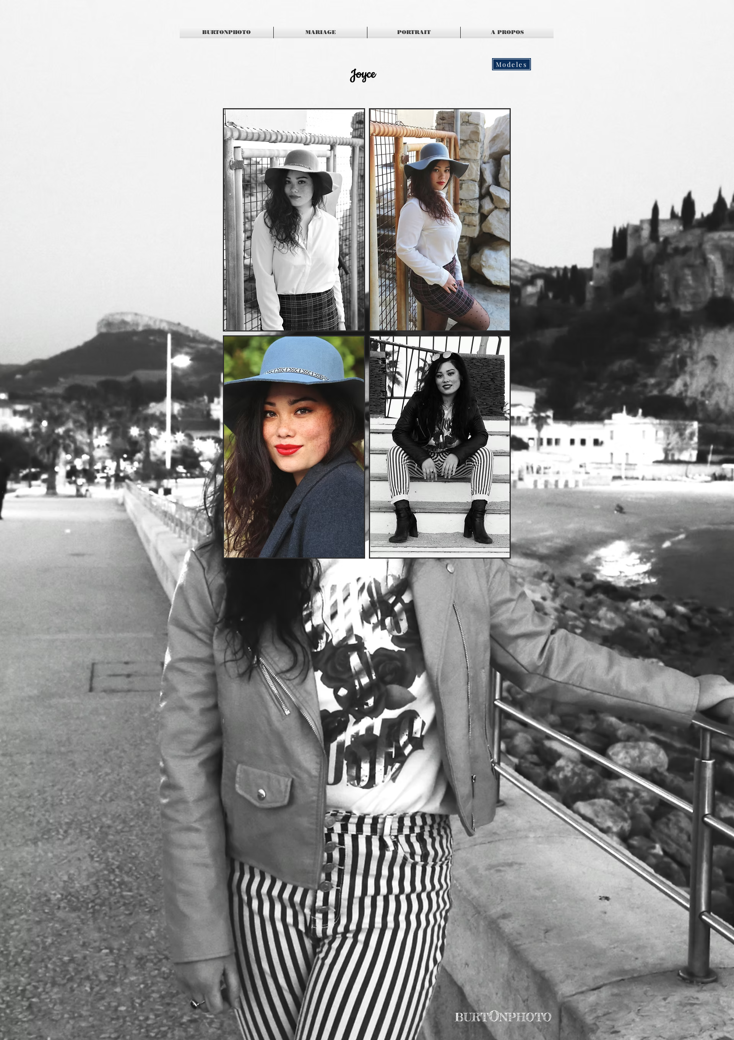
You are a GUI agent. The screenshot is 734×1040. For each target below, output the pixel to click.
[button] (294, 220)
